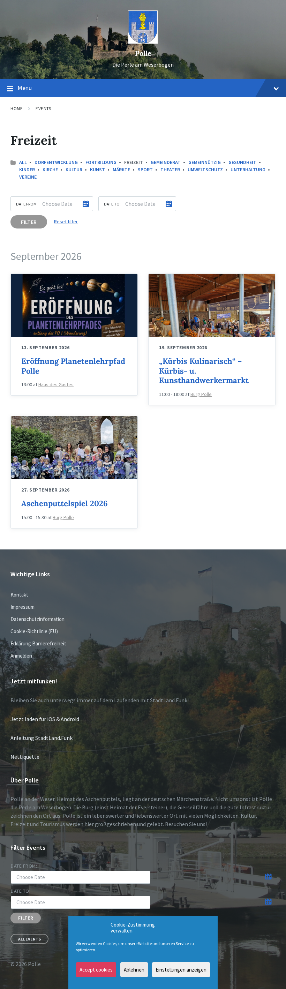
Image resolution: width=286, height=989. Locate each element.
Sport (145, 169)
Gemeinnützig (204, 162)
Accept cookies (96, 969)
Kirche (50, 169)
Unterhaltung (248, 169)
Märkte (121, 169)
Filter (29, 221)
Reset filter (66, 221)
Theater (170, 169)
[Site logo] (143, 41)
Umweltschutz (205, 169)
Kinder (27, 169)
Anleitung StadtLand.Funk (41, 737)
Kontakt (19, 594)
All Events (29, 939)
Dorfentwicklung (56, 162)
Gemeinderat (166, 162)
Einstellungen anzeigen (181, 969)
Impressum (22, 607)
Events (43, 109)
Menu (24, 88)
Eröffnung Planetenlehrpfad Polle (73, 366)
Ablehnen (134, 969)
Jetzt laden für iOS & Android (44, 718)
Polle (143, 53)
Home (16, 109)
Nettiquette (24, 756)
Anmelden (21, 655)
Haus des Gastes (56, 384)
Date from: (27, 204)
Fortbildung (100, 162)
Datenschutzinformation (37, 619)
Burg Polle (201, 394)
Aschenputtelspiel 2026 (64, 503)
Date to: (112, 204)
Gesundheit (242, 162)
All (23, 162)
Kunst (97, 169)
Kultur (74, 169)
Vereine (28, 177)
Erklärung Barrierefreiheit (38, 643)
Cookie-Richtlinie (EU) (34, 631)
